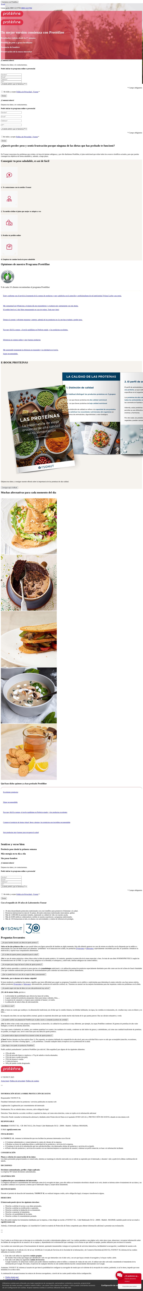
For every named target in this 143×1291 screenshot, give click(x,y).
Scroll (3, 4)
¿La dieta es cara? (8, 1006)
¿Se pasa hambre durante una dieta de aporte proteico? (20, 942)
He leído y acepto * (21, 92)
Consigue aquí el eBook (9, 487)
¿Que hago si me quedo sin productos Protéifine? (18, 1045)
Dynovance (80, 948)
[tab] (71, 942)
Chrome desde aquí (12, 1279)
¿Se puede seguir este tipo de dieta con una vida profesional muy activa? (25, 988)
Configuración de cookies (111, 1285)
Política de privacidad (17, 1081)
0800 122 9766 (26, 8)
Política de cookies (32, 1081)
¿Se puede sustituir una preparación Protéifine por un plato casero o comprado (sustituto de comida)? (34, 1020)
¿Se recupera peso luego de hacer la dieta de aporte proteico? (22, 964)
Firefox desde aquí (11, 1277)
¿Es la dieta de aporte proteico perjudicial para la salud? (20, 954)
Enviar (4, 96)
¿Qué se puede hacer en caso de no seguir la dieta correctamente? (23, 974)
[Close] (2, 1085)
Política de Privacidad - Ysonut (27, 92)
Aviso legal (5, 1081)
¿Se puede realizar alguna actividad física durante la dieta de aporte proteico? (27, 1035)
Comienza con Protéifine (10, 2)
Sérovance (90, 948)
